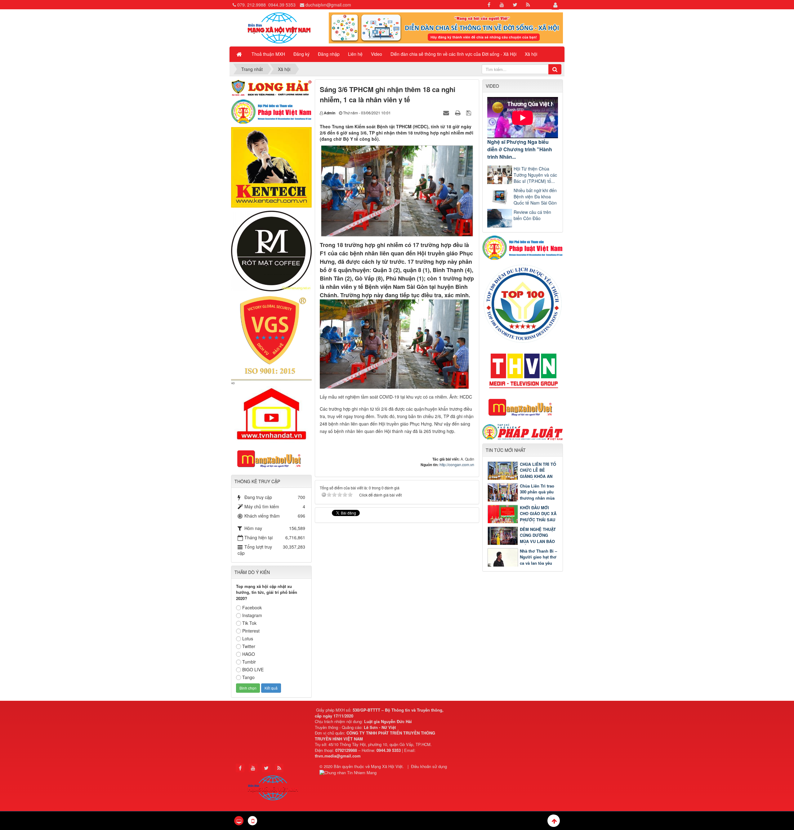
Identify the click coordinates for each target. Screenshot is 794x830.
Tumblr (249, 662)
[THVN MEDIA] (522, 369)
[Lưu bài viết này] (469, 112)
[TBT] (271, 167)
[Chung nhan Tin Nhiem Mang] (348, 772)
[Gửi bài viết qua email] (447, 112)
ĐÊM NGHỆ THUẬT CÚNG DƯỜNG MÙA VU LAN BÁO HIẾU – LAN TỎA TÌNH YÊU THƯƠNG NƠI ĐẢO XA (521, 541)
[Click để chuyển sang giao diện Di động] (252, 820)
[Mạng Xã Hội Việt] (279, 27)
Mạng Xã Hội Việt (387, 766)
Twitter (248, 646)
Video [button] (376, 54)
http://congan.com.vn (456, 464)
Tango (248, 677)
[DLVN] (522, 303)
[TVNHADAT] (271, 410)
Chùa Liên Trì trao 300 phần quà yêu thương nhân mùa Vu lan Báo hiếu (537, 495)
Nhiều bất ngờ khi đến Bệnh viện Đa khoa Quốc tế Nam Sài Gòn (535, 196)
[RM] (271, 250)
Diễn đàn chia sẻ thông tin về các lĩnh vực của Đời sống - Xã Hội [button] (453, 54)
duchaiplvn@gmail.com (328, 5)
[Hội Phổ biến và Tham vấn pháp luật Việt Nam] (522, 247)
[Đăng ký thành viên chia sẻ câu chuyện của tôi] (446, 27)
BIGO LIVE (253, 669)
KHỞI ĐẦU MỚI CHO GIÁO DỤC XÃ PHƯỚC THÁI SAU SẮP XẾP (538, 517)
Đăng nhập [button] (329, 54)
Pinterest (251, 631)
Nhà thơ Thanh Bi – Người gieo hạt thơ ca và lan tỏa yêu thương (538, 560)
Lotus (247, 638)
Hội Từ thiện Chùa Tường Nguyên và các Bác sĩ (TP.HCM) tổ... (535, 175)
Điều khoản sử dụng (429, 766)
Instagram (252, 615)
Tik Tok (249, 623)
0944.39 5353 (282, 5)
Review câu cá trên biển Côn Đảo (532, 215)
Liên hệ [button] (355, 54)
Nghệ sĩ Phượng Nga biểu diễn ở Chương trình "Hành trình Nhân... (519, 149)
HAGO (248, 654)
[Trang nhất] (239, 53)
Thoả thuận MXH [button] (268, 54)
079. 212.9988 (251, 5)
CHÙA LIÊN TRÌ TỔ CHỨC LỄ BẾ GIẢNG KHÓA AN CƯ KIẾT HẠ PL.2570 (521, 476)
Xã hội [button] (531, 54)
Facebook (252, 607)
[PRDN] (522, 407)
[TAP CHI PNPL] (522, 431)
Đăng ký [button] (301, 54)
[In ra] (458, 112)
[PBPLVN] (271, 111)
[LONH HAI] (271, 87)
